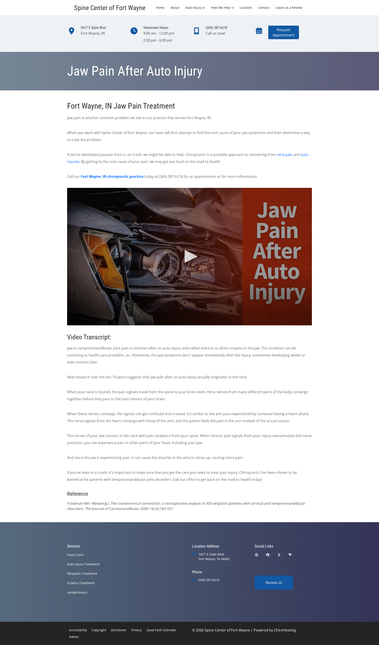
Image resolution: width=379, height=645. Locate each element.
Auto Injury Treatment (83, 564)
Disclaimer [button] (119, 630)
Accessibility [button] (78, 630)
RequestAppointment (284, 32)
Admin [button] (74, 637)
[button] (189, 256)
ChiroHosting (285, 630)
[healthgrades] (290, 554)
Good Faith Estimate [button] (161, 630)
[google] (257, 554)
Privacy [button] (136, 630)
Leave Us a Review (288, 7)
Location (246, 7)
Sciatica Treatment (81, 583)
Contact (263, 7)
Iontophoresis (77, 592)
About (175, 7)
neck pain (285, 154)
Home (160, 7)
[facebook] (268, 554)
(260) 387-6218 (208, 580)
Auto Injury (194, 7)
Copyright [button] (99, 630)
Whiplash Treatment (82, 573)
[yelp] (279, 554)
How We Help (221, 7)
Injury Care (75, 555)
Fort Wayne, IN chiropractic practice (112, 176)
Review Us (274, 582)
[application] (189, 256)
